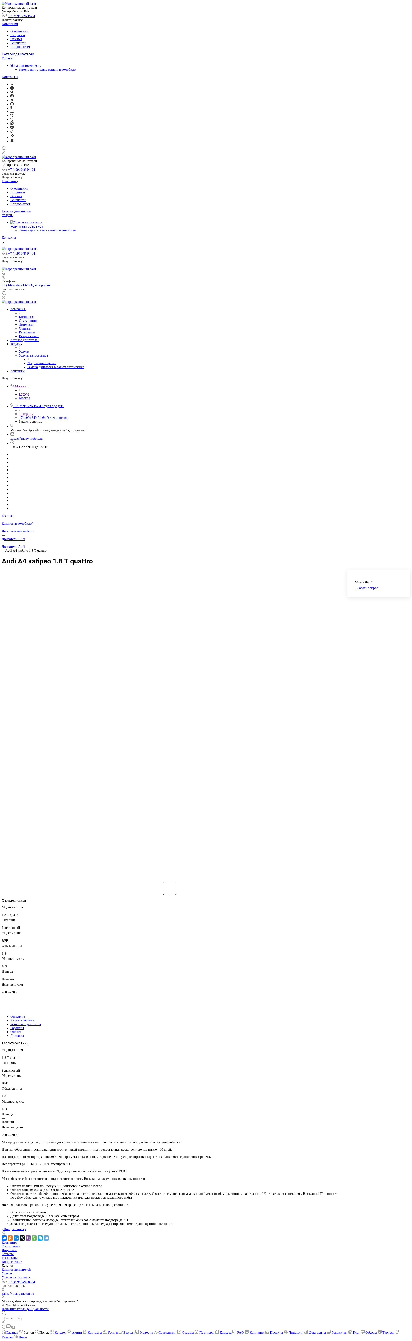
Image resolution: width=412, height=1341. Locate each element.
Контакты (10, 77)
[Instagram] (12, 96)
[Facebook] (12, 88)
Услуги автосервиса (25, 65)
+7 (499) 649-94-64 (21, 16)
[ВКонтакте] (12, 84)
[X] (22, 1238)
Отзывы (16, 39)
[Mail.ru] (12, 112)
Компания (10, 24)
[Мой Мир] (16, 1238)
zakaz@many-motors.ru (26, 438)
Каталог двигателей (18, 54)
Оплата (15, 1032)
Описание (17, 1016)
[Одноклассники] (11, 108)
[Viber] (11, 115)
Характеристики (22, 1020)
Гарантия (17, 1028)
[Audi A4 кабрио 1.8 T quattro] (169, 724)
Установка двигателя (25, 1024)
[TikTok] (11, 132)
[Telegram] (11, 100)
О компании (19, 31)
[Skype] (40, 1238)
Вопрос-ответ (20, 47)
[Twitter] (11, 92)
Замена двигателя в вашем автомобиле (47, 69)
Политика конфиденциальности (25, 1309)
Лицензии (17, 35)
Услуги (7, 58)
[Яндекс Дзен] (12, 127)
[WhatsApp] (34, 1238)
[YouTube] (12, 104)
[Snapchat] (12, 141)
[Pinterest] (12, 137)
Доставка (17, 1035)
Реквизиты (18, 43)
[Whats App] (12, 123)
